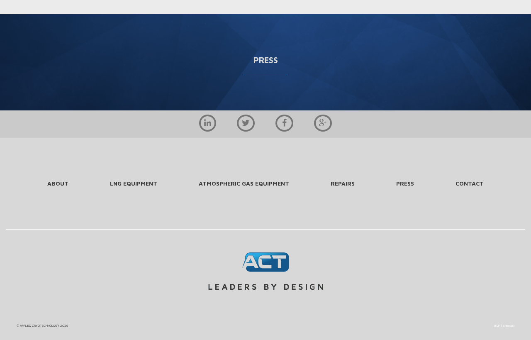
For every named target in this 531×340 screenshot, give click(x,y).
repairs (343, 183)
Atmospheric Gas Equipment (244, 183)
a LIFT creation (504, 325)
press (405, 183)
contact (469, 183)
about (57, 183)
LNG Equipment (133, 183)
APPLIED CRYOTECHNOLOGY (39, 325)
